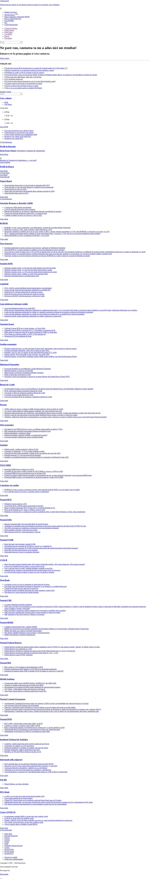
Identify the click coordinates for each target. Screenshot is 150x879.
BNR (6, 102)
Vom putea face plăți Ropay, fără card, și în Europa (23, 77)
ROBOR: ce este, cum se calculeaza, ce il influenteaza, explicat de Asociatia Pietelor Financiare (37, 228)
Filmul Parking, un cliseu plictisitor (16, 784)
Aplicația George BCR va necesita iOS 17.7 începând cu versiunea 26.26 (29, 330)
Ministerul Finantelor (9, 364)
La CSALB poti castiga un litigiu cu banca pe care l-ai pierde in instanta (29, 572)
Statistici (4, 445)
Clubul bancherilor (10, 28)
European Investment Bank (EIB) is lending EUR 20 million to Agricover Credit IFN (33, 671)
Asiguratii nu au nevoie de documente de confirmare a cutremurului (27, 770)
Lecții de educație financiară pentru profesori (19, 209)
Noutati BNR (9, 850)
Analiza (7, 840)
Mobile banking (7, 679)
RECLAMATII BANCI (12, 19)
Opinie (6, 842)
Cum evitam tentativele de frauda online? (18, 798)
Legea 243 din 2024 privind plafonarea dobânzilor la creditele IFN (27, 290)
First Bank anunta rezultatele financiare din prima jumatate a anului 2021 (29, 590)
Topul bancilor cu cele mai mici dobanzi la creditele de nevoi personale (28, 187)
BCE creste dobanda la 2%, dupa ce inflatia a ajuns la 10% (24, 510)
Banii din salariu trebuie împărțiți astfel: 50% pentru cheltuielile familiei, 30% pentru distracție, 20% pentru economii (44, 564)
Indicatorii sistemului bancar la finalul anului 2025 (21, 276)
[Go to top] (1, 878)
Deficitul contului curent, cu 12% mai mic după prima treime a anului (28, 270)
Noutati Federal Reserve (11, 643)
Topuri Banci (6, 181)
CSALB (3, 560)
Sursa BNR (4, 127)
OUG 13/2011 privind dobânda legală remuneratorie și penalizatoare (28, 288)
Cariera (6, 848)
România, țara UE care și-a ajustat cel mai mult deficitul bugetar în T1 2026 (30, 352)
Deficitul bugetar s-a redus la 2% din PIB (18, 371)
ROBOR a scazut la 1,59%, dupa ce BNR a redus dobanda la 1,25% (28, 230)
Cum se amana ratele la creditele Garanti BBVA (21, 824)
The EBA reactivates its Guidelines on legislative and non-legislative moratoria (31, 528)
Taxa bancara (6, 243)
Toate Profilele (5, 162)
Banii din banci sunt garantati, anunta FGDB (19, 544)
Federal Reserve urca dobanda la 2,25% (18, 649)
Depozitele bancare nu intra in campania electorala (21, 552)
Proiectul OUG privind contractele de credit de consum (23, 292)
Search (6, 36)
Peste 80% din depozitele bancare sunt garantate (21, 550)
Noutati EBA (6, 520)
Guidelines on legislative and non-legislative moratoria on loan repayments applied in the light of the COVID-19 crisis (45, 526)
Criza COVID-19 (7, 812)
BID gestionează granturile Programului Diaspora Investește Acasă (27, 431)
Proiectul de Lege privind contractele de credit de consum (24, 294)
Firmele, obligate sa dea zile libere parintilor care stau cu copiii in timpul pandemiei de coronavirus (38, 820)
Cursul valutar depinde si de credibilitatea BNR (20, 134)
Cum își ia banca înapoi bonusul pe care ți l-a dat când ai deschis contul (30, 81)
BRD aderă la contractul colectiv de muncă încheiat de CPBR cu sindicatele (30, 332)
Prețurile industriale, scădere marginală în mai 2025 (22, 750)
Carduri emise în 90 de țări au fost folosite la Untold (24, 83)
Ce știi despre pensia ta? (14, 79)
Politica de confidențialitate (13, 859)
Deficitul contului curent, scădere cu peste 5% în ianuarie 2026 (26, 274)
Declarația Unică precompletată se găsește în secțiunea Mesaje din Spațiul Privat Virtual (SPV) (37, 377)
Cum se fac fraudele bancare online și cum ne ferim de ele (24, 566)
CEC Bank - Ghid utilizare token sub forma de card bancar (24, 689)
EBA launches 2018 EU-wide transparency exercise (22, 532)
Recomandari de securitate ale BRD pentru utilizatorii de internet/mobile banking (32, 687)
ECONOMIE (9, 21)
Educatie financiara (11, 836)
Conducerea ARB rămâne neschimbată (17, 207)
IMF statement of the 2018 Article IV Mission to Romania (24, 614)
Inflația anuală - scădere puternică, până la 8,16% (21, 449)
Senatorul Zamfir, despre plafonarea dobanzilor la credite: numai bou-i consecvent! (32, 316)
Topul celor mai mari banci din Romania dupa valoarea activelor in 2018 (29, 191)
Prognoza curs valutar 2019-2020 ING (17, 136)
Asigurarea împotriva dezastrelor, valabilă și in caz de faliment (25, 768)
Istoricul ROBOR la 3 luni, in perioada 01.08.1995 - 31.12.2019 (26, 235)
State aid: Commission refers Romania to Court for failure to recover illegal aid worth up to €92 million (40, 707)
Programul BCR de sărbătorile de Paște (18, 336)
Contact (8, 92)
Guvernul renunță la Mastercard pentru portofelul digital (23, 437)
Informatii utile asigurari (11, 759)
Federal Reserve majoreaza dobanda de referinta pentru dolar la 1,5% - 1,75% (31, 653)
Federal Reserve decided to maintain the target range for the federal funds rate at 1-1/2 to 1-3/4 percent (39, 651)
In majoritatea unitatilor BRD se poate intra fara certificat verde (26, 816)
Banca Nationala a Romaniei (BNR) (17, 17)
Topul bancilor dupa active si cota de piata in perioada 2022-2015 (27, 185)
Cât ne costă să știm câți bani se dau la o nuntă (22, 86)
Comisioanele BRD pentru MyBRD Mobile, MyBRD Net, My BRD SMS (30, 683)
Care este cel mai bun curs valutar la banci (18, 131)
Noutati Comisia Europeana (12, 699)
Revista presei (9, 852)
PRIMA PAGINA (10, 12)
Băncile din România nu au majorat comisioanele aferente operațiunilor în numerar (32, 211)
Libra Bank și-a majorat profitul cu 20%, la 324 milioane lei (25, 334)
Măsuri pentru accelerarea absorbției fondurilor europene (23, 373)
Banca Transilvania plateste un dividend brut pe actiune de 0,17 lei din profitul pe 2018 (34, 727)
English (2, 92)
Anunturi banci (7, 324)
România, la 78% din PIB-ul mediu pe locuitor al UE (22, 752)
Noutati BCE (6, 500)
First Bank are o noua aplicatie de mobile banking (21, 592)
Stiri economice (7, 425)
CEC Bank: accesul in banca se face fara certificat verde (23, 822)
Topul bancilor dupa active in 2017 (16, 193)
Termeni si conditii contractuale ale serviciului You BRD (23, 685)
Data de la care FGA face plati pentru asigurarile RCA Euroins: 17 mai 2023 (30, 766)
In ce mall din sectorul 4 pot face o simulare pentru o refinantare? (26, 492)
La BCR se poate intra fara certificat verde (19, 818)
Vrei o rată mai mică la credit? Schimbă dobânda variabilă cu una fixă (28, 568)
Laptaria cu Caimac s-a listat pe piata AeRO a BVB (22, 725)
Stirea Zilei (8, 834)
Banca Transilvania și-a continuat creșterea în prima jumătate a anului (30, 70)
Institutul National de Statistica (14, 739)
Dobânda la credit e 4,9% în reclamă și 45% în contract (25, 73)
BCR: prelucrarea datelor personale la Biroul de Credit (23, 391)
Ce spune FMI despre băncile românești (18, 605)
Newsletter (8, 38)
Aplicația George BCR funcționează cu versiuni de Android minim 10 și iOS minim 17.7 (37, 68)
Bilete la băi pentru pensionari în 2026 (17, 375)
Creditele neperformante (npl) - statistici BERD (20, 627)
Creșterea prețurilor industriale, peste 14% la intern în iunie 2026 (27, 350)
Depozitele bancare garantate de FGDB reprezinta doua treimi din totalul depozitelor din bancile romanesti (41, 548)
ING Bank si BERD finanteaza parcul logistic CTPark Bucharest (26, 633)
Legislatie (4, 284)
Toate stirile (4, 197)
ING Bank (4, 792)
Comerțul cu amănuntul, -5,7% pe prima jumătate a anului (24, 451)
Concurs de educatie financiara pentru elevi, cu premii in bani (25, 213)
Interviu (7, 838)
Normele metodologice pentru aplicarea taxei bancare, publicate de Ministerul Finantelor (34, 248)
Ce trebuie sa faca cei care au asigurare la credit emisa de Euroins (26, 584)
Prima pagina (4, 58)
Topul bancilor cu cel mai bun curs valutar (18, 132)
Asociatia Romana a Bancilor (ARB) (16, 203)
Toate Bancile (5, 177)
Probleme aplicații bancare (13, 846)
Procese (3, 405)
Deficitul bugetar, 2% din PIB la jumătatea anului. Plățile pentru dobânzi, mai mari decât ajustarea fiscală (40, 356)
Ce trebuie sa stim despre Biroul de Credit (18, 395)
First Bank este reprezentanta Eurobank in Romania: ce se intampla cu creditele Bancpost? (35, 586)
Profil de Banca (7, 166)
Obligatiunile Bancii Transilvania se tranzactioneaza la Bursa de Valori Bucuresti (32, 729)
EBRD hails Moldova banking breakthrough (19, 635)
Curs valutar (6, 98)
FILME (3, 780)
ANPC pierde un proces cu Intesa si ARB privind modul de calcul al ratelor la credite (33, 409)
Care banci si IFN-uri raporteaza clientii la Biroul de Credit (24, 393)
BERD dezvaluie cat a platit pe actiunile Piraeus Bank (23, 631)
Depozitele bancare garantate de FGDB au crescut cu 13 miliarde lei (28, 546)
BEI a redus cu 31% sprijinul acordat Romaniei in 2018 (23, 667)
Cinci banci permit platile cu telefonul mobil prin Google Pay (25, 691)
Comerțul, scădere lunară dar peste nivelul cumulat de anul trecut (26, 744)
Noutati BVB (6, 719)
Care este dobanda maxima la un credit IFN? (19, 308)
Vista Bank (4, 173)
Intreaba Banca (9, 15)
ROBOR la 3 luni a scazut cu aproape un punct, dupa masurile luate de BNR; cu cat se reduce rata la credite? (42, 490)
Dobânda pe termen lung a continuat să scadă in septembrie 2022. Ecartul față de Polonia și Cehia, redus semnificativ (44, 512)
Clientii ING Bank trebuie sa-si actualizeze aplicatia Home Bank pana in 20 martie (32, 800)
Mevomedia (4, 874)
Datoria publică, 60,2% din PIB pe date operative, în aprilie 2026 (26, 354)
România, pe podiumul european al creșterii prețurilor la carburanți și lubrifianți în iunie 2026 (36, 457)
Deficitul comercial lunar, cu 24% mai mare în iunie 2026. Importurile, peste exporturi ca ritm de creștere (40, 349)
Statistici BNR (6, 263)
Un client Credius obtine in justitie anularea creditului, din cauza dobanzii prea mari (33, 411)
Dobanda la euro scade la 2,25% (15, 504)
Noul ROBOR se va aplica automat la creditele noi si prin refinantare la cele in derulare (34, 250)
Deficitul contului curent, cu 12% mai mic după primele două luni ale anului (30, 272)
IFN (5, 23)
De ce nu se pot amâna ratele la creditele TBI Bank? (24, 88)
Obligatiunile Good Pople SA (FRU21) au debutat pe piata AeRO (27, 731)
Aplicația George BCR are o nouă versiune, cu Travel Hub (24, 328)
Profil (6, 844)
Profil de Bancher (8, 146)
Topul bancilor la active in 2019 (15, 189)
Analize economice (8, 344)
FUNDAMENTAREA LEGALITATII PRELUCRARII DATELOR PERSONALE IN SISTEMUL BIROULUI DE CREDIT (48, 389)
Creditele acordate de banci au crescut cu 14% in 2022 (23, 215)
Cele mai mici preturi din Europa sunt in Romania (21, 705)
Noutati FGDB (6, 540)
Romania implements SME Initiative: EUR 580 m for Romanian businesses (30, 669)
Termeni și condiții (10, 857)
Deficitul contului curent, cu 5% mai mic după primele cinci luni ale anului (30, 268)
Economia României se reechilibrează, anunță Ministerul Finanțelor (27, 369)
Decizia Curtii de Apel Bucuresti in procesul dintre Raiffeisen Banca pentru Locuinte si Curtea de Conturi (40, 415)
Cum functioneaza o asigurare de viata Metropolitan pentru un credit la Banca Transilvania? (36, 772)
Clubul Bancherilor (11, 25)
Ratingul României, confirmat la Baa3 (17, 433)
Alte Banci (8, 104)
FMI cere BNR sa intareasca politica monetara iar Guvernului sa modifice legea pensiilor (35, 610)
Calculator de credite (9, 485)
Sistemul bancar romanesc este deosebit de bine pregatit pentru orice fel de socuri (32, 570)
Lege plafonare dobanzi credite (14, 304)
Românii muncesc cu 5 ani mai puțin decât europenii (22, 455)
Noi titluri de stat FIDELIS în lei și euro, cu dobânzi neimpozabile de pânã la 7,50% (33, 429)
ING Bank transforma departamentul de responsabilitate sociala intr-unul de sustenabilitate (35, 804)
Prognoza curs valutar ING (13, 138)
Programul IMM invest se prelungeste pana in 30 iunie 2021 (25, 473)
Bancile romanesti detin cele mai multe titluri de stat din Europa (26, 524)
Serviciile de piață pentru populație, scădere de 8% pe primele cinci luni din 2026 (32, 453)
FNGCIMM (5, 465)
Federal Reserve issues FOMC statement (18, 655)
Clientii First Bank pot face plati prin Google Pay (21, 588)
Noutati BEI (5, 663)
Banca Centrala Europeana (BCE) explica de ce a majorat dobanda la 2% (29, 508)
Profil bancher (9, 30)
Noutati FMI (5, 600)
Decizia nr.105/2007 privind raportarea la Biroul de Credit (24, 296)
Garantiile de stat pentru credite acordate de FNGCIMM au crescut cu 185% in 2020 (33, 471)
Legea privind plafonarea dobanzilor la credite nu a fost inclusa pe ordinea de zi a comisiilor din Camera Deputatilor (44, 314)
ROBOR (4, 223)
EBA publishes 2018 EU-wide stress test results (20, 530)
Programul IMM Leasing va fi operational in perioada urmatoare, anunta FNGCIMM (33, 477)
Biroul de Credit (7, 384)
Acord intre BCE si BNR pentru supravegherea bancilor (23, 506)
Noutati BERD (6, 622)
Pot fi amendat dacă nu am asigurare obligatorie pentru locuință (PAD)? (29, 764)
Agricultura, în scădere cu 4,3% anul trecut (19, 746)
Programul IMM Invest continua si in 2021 (19, 469)
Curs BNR (8, 34)
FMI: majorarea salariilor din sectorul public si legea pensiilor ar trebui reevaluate (32, 612)
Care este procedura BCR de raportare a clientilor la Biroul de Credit (28, 397)
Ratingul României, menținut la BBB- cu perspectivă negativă (25, 435)
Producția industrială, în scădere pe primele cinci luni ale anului (26, 748)
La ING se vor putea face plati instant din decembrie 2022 (24, 796)
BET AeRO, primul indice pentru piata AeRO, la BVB (23, 724)
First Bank (5, 580)
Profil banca (8, 32)
